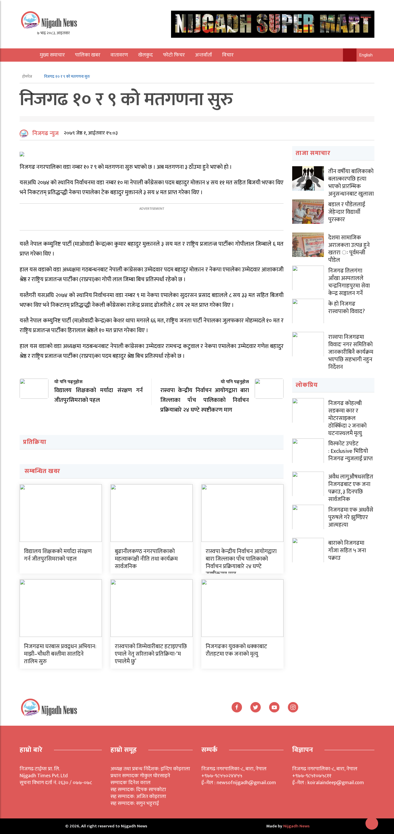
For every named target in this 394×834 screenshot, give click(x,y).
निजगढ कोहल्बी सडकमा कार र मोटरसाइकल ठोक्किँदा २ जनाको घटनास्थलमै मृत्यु (347, 418)
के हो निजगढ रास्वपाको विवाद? (346, 307)
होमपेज (27, 76)
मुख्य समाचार (52, 55)
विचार (228, 55)
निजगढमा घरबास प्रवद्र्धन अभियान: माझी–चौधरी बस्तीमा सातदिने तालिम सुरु (60, 654)
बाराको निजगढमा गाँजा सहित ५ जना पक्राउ (347, 550)
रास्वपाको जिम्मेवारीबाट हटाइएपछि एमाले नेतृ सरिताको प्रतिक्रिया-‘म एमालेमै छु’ (151, 654)
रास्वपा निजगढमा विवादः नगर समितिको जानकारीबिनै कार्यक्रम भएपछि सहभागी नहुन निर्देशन (350, 352)
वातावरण (119, 55)
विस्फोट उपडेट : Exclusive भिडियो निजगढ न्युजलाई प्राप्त (350, 451)
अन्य (40, 68)
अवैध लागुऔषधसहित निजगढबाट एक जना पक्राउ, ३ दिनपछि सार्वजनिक (350, 488)
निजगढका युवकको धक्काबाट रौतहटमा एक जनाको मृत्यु (236, 650)
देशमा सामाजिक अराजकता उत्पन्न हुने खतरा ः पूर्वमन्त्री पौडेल (349, 249)
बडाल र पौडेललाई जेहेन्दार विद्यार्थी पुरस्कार (346, 212)
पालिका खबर (87, 55)
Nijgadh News (296, 826)
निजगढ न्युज (45, 133)
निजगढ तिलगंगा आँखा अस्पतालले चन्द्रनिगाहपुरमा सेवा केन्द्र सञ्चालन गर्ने (349, 282)
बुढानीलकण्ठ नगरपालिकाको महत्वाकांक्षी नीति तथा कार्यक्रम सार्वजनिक (146, 558)
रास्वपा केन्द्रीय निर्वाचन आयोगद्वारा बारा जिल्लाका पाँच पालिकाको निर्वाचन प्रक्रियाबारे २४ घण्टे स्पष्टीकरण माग (241, 562)
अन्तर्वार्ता (203, 55)
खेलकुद (145, 55)
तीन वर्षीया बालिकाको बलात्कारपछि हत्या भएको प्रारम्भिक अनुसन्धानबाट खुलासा (351, 183)
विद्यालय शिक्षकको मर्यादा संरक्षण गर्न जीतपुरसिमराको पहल (58, 555)
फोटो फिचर (174, 55)
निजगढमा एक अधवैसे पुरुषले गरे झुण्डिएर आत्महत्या (350, 517)
